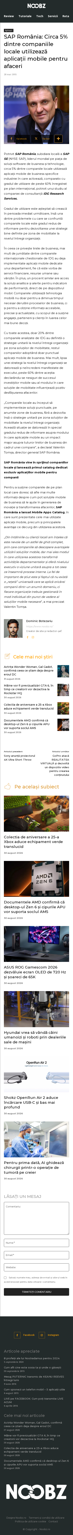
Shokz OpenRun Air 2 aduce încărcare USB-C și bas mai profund (31, 1102)
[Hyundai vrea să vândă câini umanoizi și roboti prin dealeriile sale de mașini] (36, 1009)
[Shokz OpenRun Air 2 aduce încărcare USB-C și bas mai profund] (36, 1074)
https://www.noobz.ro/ (39, 626)
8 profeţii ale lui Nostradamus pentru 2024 (32, 1358)
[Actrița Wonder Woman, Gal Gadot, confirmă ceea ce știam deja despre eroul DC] (63, 671)
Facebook (28, 1335)
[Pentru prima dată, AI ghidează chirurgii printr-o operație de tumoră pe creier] (36, 1139)
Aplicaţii (8, 30)
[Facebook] (27, 636)
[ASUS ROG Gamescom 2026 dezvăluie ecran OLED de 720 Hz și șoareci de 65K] (36, 944)
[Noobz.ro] (36, 6)
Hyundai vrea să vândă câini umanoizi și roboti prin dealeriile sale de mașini (35, 1037)
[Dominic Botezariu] (13, 629)
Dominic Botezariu (39, 621)
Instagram (53, 1335)
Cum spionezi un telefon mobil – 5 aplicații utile (34, 1389)
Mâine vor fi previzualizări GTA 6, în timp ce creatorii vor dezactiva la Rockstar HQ (28, 689)
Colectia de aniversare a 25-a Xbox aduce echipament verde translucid (29, 706)
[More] (58, 139)
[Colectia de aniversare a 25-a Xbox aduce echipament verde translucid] (63, 708)
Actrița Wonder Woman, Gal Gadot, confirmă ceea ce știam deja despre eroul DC (29, 670)
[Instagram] (33, 636)
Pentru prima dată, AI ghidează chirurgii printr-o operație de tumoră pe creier (34, 1167)
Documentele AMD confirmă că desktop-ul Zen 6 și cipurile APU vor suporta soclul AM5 (26, 724)
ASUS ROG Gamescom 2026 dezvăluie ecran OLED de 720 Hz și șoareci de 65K (35, 972)
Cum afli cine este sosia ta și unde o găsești (32, 1367)
